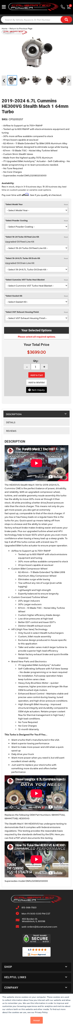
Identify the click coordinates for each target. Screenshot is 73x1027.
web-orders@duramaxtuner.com (39, 926)
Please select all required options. (36, 336)
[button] (36, 967)
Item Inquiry (38, 389)
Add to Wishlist (36, 382)
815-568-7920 (29, 907)
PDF (17, 837)
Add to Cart (36, 375)
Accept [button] (36, 1020)
